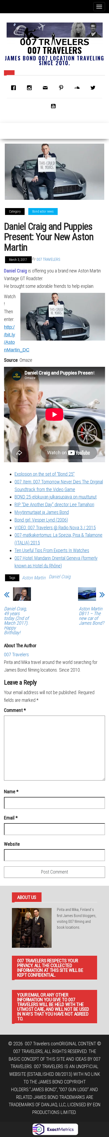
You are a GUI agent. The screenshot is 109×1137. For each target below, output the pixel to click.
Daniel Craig (15, 271)
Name (11, 791)
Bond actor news (43, 211)
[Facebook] (15, 87)
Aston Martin (34, 577)
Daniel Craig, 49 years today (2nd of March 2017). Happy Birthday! (16, 620)
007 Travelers (54, 50)
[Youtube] (54, 106)
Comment (15, 710)
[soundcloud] (78, 87)
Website (12, 844)
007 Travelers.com (42, 1043)
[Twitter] (94, 87)
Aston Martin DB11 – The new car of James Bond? (91, 615)
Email (11, 818)
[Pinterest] (62, 87)
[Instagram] (31, 87)
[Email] (46, 87)
